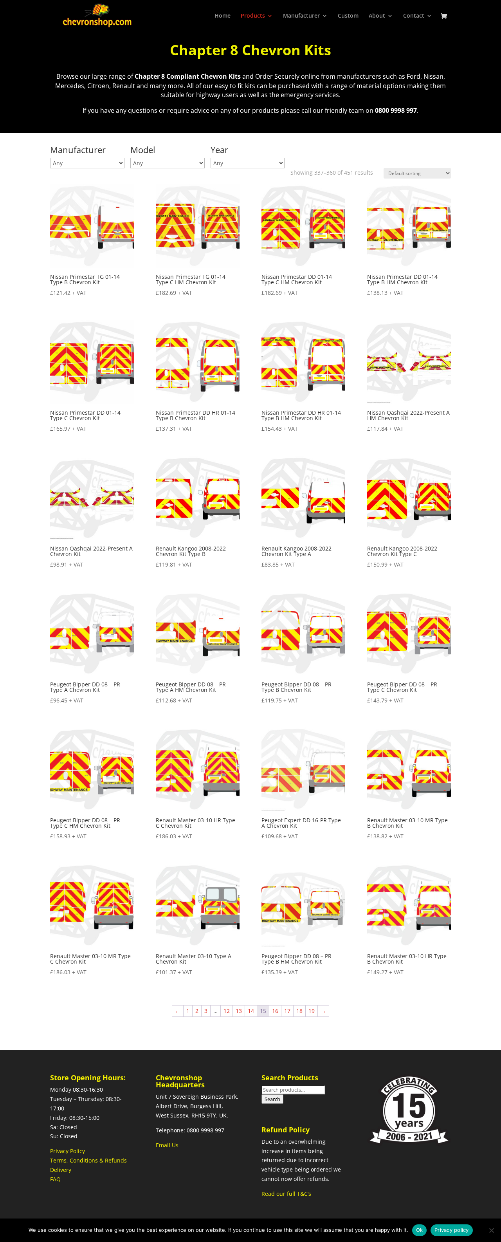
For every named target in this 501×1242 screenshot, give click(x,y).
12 (226, 1011)
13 (239, 1011)
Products (253, 16)
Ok (419, 1230)
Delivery (60, 1169)
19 (311, 1011)
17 (287, 1011)
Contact (413, 16)
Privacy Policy (67, 1151)
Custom (348, 16)
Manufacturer (301, 16)
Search (272, 1099)
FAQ (55, 1179)
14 (251, 1011)
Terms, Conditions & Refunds (88, 1160)
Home (222, 16)
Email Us (167, 1145)
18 (299, 1011)
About (377, 16)
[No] (491, 1230)
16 (275, 1011)
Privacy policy (451, 1230)
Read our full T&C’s (286, 1193)
